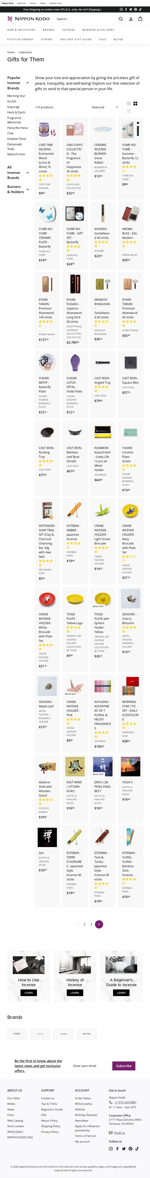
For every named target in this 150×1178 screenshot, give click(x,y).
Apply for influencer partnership (87, 1128)
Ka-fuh (11, 101)
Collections (25, 52)
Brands (49, 29)
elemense (21, 3)
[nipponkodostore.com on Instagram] (111, 1148)
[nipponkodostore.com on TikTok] (137, 1148)
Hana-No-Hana (17, 128)
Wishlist (80, 1109)
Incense (68, 29)
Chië (10, 133)
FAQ (43, 1115)
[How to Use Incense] (28, 965)
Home (10, 52)
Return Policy (49, 1120)
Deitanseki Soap (14, 146)
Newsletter (82, 1120)
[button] (74, 248)
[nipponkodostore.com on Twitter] (124, 1148)
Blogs (119, 39)
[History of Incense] (75, 965)
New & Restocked (21, 29)
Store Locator (15, 1126)
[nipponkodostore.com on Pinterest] (130, 1148)
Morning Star (16, 96)
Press (10, 1115)
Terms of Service (85, 1136)
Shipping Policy (50, 1126)
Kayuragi (13, 107)
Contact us (47, 1098)
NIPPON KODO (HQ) (20, 1137)
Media (11, 1103)
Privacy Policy (50, 1132)
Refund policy (83, 1103)
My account (82, 1141)
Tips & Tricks (49, 1103)
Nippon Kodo (7, 3)
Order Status (83, 1098)
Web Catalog (15, 1120)
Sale (102, 39)
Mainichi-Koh (16, 154)
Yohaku (33, 3)
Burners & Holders (98, 29)
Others (47, 39)
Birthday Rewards (86, 1115)
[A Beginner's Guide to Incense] (121, 965)
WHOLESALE (15, 1132)
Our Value (13, 1098)
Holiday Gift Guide (76, 39)
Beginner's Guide (52, 1109)
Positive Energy (20, 39)
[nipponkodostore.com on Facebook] (117, 1148)
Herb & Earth (16, 112)
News (10, 1109)
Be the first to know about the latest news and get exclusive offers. (38, 1066)
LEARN (29, 992)
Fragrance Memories (14, 120)
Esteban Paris (56, 3)
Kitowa (43, 3)
